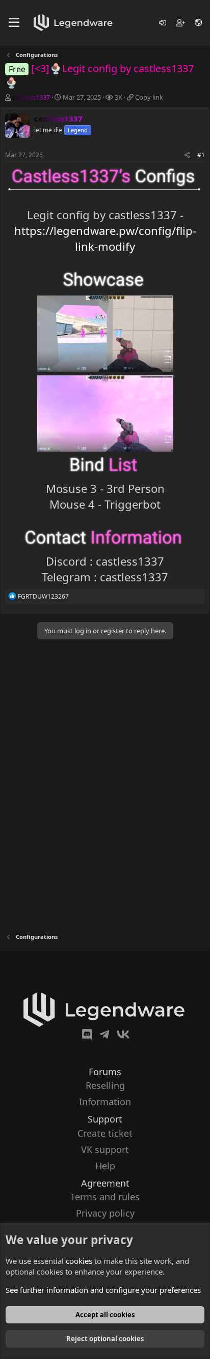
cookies (79, 1261)
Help (105, 1166)
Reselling (105, 1085)
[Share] (187, 155)
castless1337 (31, 97)
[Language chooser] (199, 22)
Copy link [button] (149, 97)
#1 (201, 155)
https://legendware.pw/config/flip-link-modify (105, 238)
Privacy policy (105, 1213)
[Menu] (14, 23)
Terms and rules (105, 1197)
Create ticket (105, 1133)
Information (105, 1102)
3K (118, 97)
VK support (105, 1149)
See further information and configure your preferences (103, 1290)
